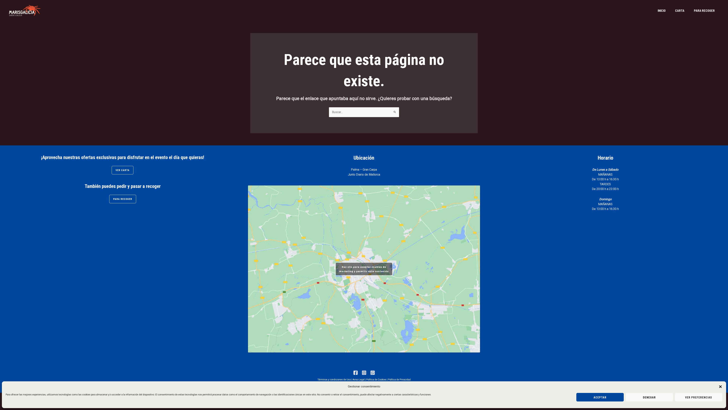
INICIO (662, 10)
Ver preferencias (698, 397)
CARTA (679, 10)
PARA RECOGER (704, 10)
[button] (720, 387)
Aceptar (600, 397)
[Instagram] (364, 372)
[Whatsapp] (372, 372)
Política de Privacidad (399, 379)
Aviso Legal (358, 379)
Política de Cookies (376, 379)
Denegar (649, 397)
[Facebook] (355, 372)
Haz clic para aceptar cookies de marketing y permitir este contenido (364, 269)
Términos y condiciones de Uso (334, 379)
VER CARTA (122, 170)
